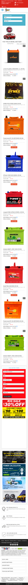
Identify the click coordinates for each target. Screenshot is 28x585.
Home (16, 0)
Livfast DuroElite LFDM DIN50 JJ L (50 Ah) (13, 69)
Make (4, 374)
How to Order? (14, 577)
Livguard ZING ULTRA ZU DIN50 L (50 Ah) (13, 212)
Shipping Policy (5, 579)
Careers (19, 540)
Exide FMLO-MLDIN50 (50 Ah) (10, 286)
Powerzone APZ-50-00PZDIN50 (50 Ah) (13, 138)
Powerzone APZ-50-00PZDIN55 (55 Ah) (13, 321)
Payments (21, 577)
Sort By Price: (10, 43)
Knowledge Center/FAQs (7, 542)
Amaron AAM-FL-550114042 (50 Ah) (12, 249)
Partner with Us (13, 540)
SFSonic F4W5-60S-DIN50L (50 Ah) (12, 175)
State (4, 386)
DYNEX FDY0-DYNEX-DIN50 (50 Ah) (12, 103)
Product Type (6, 369)
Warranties (12, 579)
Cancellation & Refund (12, 580)
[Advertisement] (14, 433)
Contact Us (20, 0)
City (4, 390)
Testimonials (15, 542)
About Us (7, 540)
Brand (4, 382)
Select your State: (8, 15)
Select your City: (7, 19)
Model (4, 378)
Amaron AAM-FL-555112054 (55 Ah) (12, 355)
